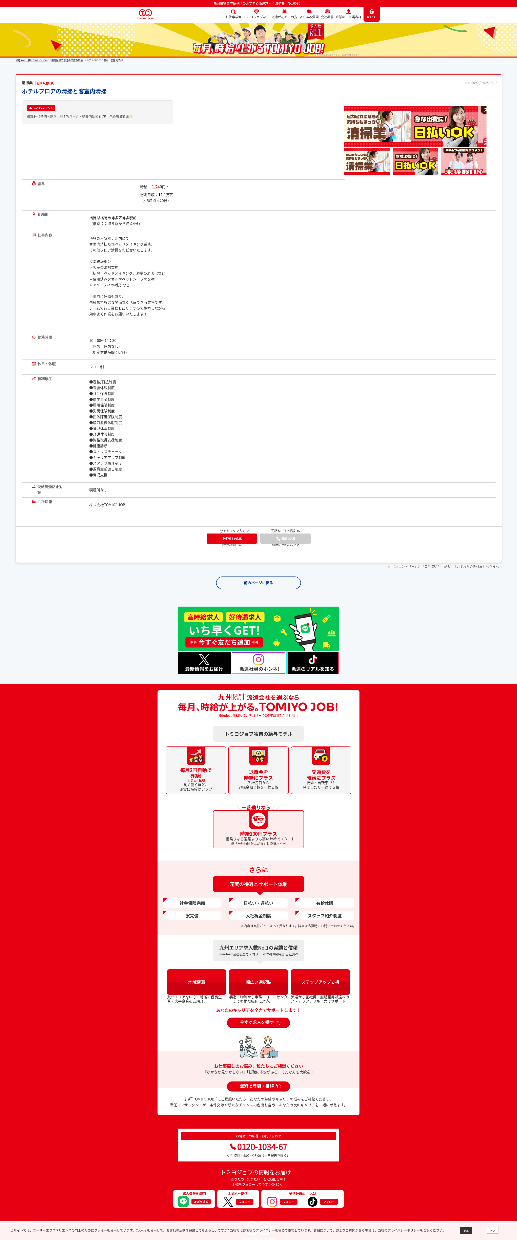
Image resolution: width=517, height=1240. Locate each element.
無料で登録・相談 (257, 1086)
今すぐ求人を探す (257, 1022)
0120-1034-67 (262, 1146)
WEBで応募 (234, 539)
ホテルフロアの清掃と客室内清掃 (64, 91)
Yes (466, 1230)
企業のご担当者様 (348, 16)
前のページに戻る (258, 582)
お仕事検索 (233, 16)
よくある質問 (309, 16)
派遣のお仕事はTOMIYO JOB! (32, 60)
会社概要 (327, 16)
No (492, 1230)
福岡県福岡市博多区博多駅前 (67, 60)
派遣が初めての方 (284, 16)
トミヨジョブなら (256, 16)
